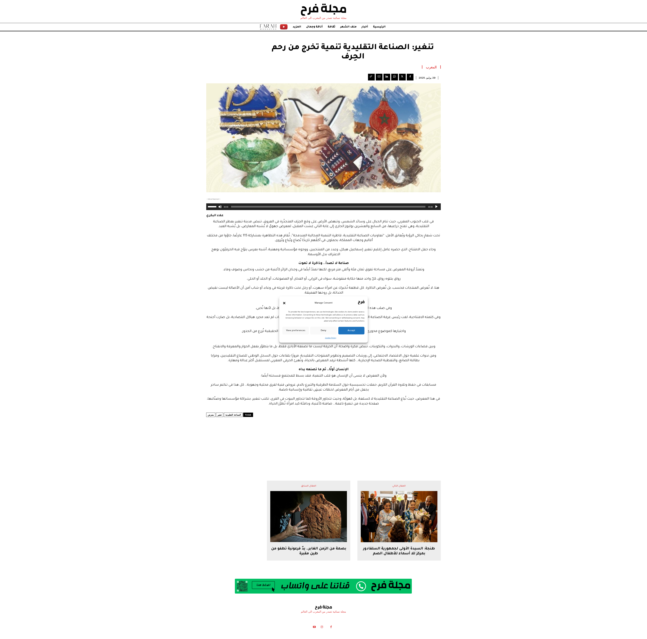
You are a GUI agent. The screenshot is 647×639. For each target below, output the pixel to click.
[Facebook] (410, 77)
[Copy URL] (371, 77)
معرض (211, 415)
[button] (284, 303)
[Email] (379, 77)
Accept (351, 330)
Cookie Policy (330, 338)
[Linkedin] (386, 77)
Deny (323, 330)
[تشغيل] (436, 206)
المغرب (431, 67)
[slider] (212, 206)
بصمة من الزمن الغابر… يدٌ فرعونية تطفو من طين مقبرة (308, 551)
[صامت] (220, 206)
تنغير (220, 415)
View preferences (295, 330)
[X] (402, 77)
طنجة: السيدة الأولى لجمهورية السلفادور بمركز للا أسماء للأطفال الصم (399, 551)
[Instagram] (322, 627)
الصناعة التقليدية (233, 415)
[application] (323, 206)
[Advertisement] (323, 439)
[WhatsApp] (394, 77)
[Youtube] (314, 627)
